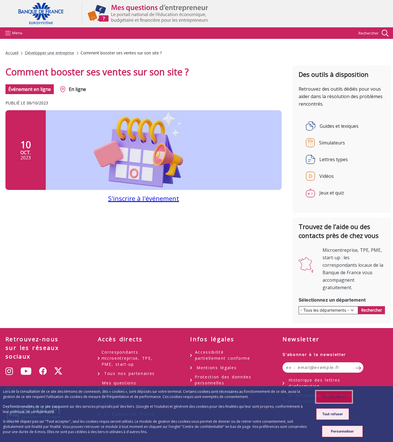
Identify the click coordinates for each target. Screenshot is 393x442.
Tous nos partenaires (129, 373)
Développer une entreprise (49, 53)
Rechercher (368, 33)
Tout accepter (334, 397)
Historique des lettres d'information (314, 383)
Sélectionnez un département (332, 300)
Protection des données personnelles (223, 380)
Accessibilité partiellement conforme (222, 355)
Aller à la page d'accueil (43, 13)
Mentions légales (216, 367)
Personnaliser (342, 431)
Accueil (11, 53)
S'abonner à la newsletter (314, 354)
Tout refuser (332, 414)
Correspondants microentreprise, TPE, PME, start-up (127, 358)
